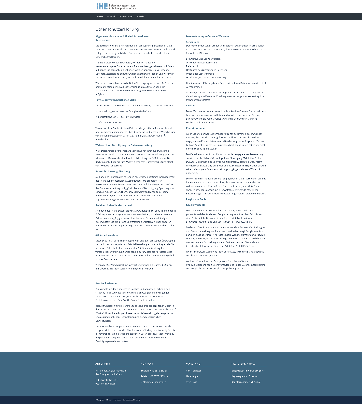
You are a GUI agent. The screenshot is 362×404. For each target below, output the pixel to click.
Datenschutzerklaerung (131, 400)
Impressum (117, 400)
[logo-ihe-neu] (116, 6)
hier (153, 300)
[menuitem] (100, 16)
